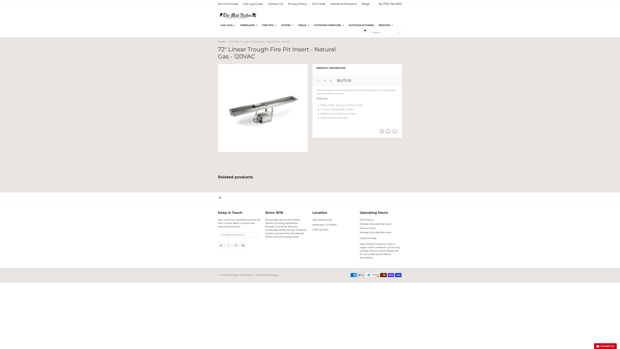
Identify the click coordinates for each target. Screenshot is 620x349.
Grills (302, 25)
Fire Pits (268, 25)
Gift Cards (319, 3)
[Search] (399, 32)
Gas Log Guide (253, 3)
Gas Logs (227, 25)
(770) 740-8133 (392, 3)
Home (221, 41)
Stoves (286, 25)
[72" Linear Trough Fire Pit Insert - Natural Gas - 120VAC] (263, 107)
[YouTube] (243, 245)
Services (384, 25)
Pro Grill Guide (228, 3)
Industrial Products (344, 3)
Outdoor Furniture (327, 25)
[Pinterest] (235, 245)
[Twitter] (221, 245)
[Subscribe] (256, 234)
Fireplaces (247, 25)
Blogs (366, 3)
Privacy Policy (297, 3)
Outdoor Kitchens (361, 25)
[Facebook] (228, 245)
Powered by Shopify (267, 275)
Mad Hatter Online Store (240, 275)
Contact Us (275, 3)
